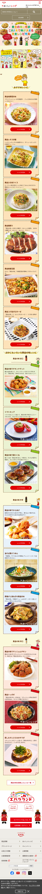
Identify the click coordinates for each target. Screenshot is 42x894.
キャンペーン (26, 846)
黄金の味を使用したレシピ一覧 (21, 783)
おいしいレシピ (27, 841)
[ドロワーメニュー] (40, 3)
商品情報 (4, 841)
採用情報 (4, 861)
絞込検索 (21, 17)
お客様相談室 (5, 856)
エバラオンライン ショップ (28, 861)
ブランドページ (6, 846)
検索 (31, 866)
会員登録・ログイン (21, 825)
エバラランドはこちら (21, 820)
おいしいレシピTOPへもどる (32, 6)
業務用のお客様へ (28, 856)
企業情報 (25, 851)
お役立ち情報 (5, 851)
